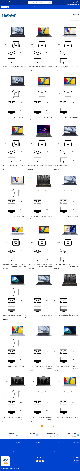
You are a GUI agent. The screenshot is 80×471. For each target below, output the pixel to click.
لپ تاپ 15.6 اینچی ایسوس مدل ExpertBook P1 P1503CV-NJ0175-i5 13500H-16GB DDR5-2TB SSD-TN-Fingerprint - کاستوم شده (67, 367)
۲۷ (34, 426)
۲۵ (39, 426)
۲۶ (37, 426)
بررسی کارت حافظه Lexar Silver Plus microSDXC (12, 447)
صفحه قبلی (55, 426)
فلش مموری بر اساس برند (36, 449)
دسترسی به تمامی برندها (51, 433)
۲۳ (44, 426)
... (32, 426)
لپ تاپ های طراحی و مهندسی (55, 449)
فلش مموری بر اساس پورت (36, 447)
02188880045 (75, 460)
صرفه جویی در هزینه (72, 433)
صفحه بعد (24, 426)
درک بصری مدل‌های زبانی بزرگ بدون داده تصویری (12, 449)
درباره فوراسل (34, 7)
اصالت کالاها (32, 433)
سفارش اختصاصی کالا (26, 7)
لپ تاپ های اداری (57, 451)
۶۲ (27, 426)
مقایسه (59, 230)
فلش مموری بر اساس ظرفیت (35, 444)
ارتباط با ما (40, 7)
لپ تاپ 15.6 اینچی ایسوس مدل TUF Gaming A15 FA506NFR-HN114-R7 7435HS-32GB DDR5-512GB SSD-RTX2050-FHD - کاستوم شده (14, 417)
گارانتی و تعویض (11, 433)
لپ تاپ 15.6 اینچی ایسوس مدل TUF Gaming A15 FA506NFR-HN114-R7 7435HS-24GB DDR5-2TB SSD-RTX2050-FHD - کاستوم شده (40, 417)
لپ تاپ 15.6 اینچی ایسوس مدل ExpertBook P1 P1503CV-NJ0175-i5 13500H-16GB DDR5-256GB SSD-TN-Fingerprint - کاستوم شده (14, 316)
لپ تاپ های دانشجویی (56, 447)
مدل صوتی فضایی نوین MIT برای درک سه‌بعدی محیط (11, 451)
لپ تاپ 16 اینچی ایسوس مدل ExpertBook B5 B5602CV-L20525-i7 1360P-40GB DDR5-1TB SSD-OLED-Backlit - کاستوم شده (41, 367)
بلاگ (45, 7)
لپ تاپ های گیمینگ (56, 444)
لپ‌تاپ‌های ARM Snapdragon (15, 444)
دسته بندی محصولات (51, 7)
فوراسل (78, 10)
